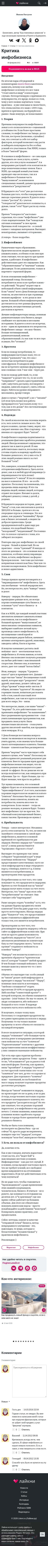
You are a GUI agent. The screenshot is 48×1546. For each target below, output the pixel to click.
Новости (24, 1488)
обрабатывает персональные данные (17, 1530)
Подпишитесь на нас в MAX (24, 69)
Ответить (26, 1430)
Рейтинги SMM (24, 1508)
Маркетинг (11, 1247)
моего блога (24, 84)
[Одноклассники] (30, 40)
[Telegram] (18, 40)
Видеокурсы (24, 1512)
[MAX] (37, 40)
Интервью (24, 1500)
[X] (24, 40)
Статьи (24, 1492)
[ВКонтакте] (11, 40)
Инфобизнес (33, 1247)
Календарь (24, 1504)
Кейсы (24, 1496)
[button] (13, 1341)
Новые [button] (4, 1402)
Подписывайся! (11, 1263)
